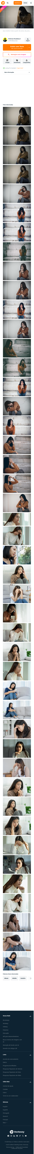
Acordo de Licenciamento (10, 1058)
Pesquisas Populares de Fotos (12, 1073)
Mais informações (9, 71)
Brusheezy (6, 1019)
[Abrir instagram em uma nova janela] (10, 1137)
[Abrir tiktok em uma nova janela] (19, 1137)
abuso (6, 977)
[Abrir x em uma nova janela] (22, 1137)
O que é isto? (20, 68)
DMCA (5, 1061)
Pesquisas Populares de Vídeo (12, 1076)
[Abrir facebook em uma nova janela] (7, 1137)
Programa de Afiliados (9, 1065)
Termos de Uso (10, 1148)
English (5, 1108)
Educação (6, 1032)
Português (6, 1114)
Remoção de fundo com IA (11, 1044)
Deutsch (5, 1117)
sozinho (23, 977)
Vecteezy (5, 1022)
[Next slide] (27, 977)
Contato (5, 1090)
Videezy (5, 1026)
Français (5, 1121)
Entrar (25, 3)
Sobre (4, 1094)
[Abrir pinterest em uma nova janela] (16, 1137)
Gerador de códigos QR (10, 1047)
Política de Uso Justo (16, 1149)
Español (5, 1111)
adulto (14, 977)
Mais (4, 1124)
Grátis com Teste (17, 47)
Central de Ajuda (8, 1087)
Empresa (5, 1029)
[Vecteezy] (3, 3)
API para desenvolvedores (11, 1035)
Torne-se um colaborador (10, 1097)
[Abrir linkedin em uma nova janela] (13, 1137)
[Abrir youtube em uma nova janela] (25, 1137)
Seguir (28, 40)
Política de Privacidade (21, 1148)
